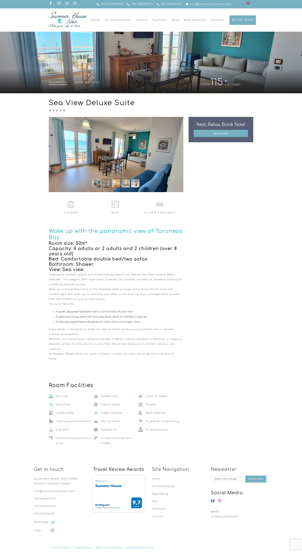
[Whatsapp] (53, 522)
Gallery (142, 20)
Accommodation (118, 20)
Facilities (159, 20)
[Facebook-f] (212, 500)
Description (58, 82)
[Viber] (52, 530)
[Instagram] (219, 500)
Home (95, 20)
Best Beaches (195, 20)
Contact (217, 20)
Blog (175, 20)
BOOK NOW (221, 133)
